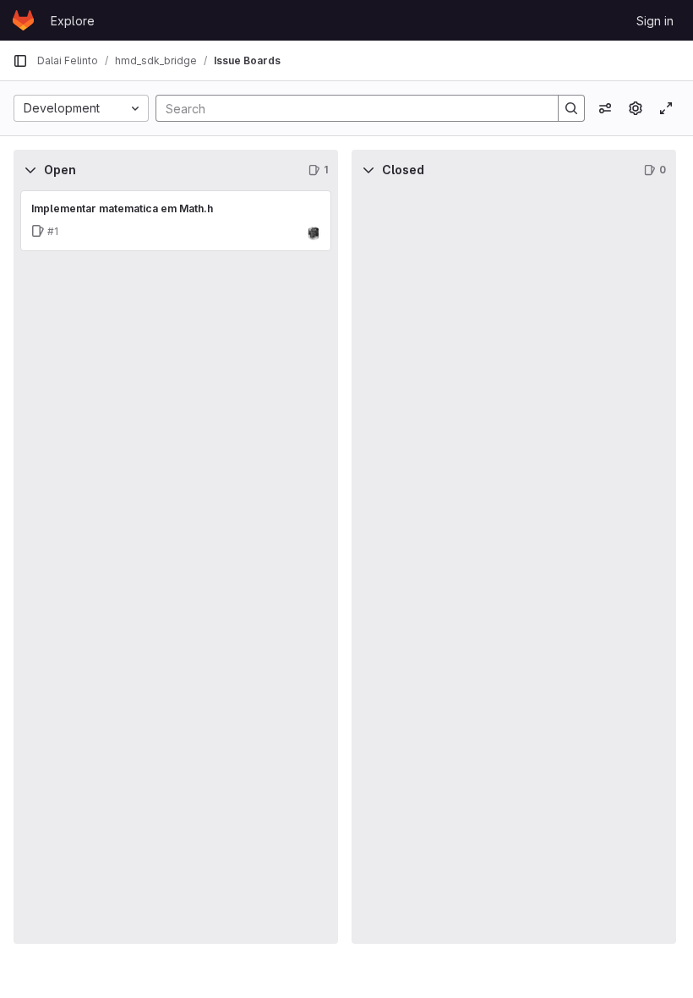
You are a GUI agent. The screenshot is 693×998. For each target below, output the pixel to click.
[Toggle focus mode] (665, 108)
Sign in (655, 21)
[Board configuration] (635, 108)
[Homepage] (23, 20)
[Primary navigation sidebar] (20, 60)
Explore (73, 21)
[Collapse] (30, 170)
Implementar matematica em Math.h (122, 208)
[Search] (571, 108)
